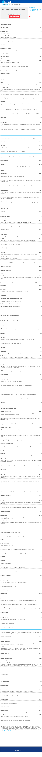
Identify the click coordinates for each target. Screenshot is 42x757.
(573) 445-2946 (6, 10)
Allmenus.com (23, 724)
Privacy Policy (17, 749)
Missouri (2, 4)
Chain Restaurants (28, 748)
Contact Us (22, 748)
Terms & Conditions (35, 748)
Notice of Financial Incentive (25, 749)
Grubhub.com (33, 16)
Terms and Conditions (8, 730)
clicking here (4, 729)
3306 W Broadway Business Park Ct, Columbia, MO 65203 (35, 10)
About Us (7, 748)
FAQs (11, 748)
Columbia (6, 4)
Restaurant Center (16, 748)
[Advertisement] (21, 739)
